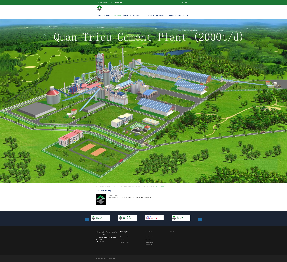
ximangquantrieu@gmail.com (104, 2)
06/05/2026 (110, 195)
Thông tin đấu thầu (182, 15)
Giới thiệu (107, 15)
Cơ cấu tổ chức (124, 242)
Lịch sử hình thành (125, 236)
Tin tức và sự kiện (135, 15)
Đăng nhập (184, 2)
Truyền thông (171, 15)
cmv (116, 195)
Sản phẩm (125, 15)
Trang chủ (99, 15)
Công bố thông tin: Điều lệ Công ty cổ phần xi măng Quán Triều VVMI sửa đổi (129, 197)
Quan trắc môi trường (148, 15)
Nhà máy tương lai (161, 15)
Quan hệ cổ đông (116, 15)
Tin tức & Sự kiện (149, 242)
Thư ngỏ (122, 239)
